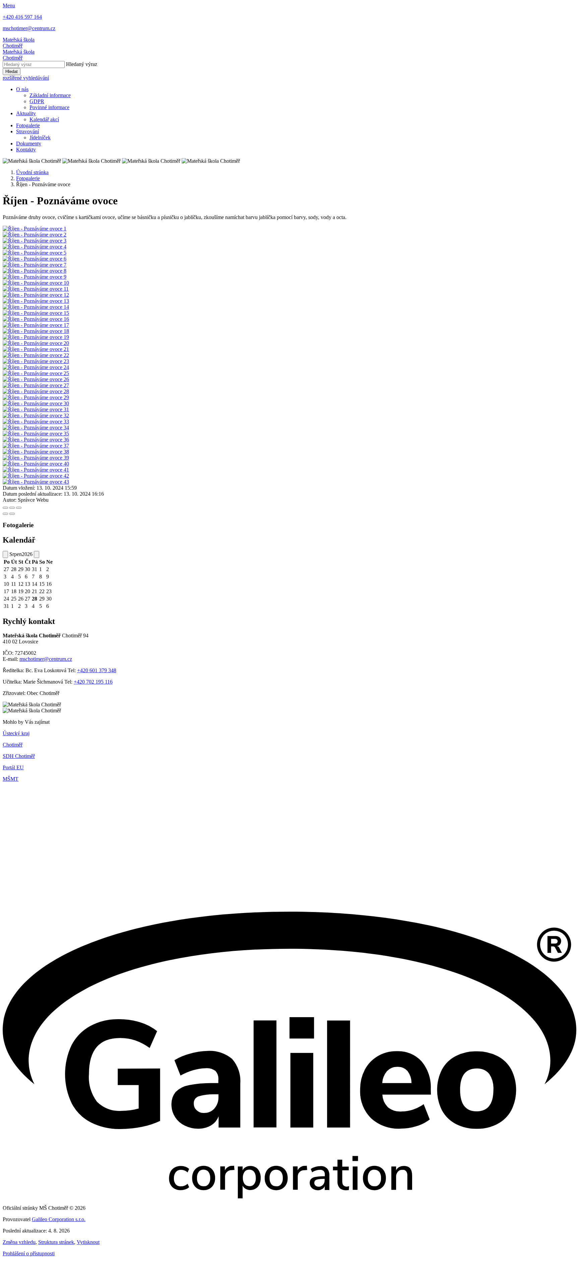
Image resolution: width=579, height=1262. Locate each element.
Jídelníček (40, 137)
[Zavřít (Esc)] (5, 508)
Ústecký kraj (16, 733)
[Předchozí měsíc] (5, 554)
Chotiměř (12, 745)
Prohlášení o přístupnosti (29, 1253)
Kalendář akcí (44, 119)
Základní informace (50, 95)
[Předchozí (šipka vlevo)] (5, 514)
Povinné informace (49, 107)
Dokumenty (28, 143)
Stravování (27, 131)
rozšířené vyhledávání (26, 78)
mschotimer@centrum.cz (45, 659)
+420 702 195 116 (93, 682)
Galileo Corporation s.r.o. (58, 1219)
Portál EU (13, 767)
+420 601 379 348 (96, 670)
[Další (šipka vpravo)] (12, 514)
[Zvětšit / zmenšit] (18, 508)
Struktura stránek (56, 1242)
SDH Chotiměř (19, 756)
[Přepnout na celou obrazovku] (12, 508)
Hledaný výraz (81, 64)
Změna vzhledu (19, 1242)
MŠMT (10, 779)
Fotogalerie (28, 125)
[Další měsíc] (36, 554)
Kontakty (26, 149)
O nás (22, 89)
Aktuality (26, 113)
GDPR (36, 101)
